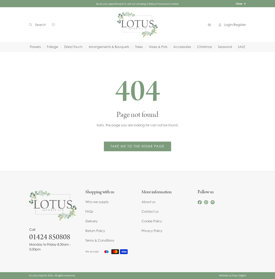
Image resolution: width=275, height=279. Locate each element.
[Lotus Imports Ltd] (137, 24)
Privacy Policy (152, 231)
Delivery (91, 221)
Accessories (182, 47)
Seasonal (225, 47)
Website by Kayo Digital (232, 275)
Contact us (150, 212)
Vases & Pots (158, 47)
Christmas (204, 47)
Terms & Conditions (99, 240)
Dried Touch (73, 47)
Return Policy (95, 231)
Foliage (52, 47)
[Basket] (210, 24)
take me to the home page (137, 146)
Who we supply (97, 202)
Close (239, 3)
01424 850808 (49, 237)
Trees (139, 47)
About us (148, 202)
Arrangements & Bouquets (109, 47)
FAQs (89, 212)
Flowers (35, 47)
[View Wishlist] (55, 24)
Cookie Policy (152, 221)
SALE (241, 47)
